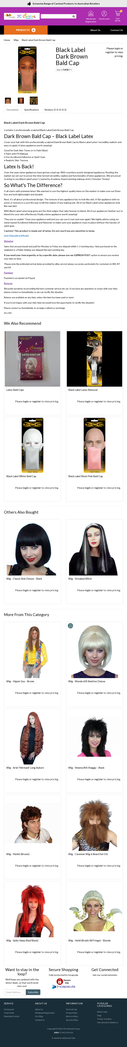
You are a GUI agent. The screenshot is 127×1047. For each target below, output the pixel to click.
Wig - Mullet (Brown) (17, 854)
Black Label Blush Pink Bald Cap (85, 476)
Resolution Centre (11, 1016)
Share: (60, 70)
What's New (102, 1012)
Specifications (31, 109)
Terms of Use (71, 1009)
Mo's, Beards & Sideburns (107, 1022)
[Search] (73, 16)
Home (7, 40)
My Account (9, 1009)
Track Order (9, 1013)
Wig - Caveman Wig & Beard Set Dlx (88, 854)
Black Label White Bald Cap (21, 476)
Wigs (16, 40)
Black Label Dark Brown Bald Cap (38, 40)
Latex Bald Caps (15, 389)
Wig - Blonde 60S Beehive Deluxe (86, 681)
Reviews (49, 109)
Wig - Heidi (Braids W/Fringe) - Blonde (89, 940)
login (117, 48)
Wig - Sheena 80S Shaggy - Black (86, 767)
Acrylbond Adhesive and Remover (34, 222)
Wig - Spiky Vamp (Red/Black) (22, 940)
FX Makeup (22, 153)
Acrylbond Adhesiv (20, 157)
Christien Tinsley (100, 179)
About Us (95, 30)
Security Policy (72, 1020)
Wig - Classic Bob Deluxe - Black (24, 578)
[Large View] (8, 101)
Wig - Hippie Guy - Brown (20, 681)
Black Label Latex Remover (83, 389)
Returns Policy (72, 1016)
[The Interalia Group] (22, 16)
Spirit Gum (39, 157)
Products (23, 30)
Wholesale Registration (45, 1013)
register (109, 52)
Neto (73, 1038)
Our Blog (39, 1016)
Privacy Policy (72, 1013)
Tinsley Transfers (104, 1019)
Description (13, 109)
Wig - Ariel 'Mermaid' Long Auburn (25, 767)
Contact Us (116, 30)
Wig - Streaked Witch (80, 578)
